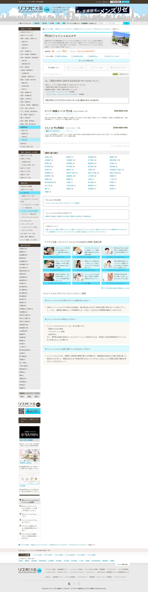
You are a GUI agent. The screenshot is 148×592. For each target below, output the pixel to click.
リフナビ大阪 (37, 555)
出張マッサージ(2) (26, 155)
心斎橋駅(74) (23, 261)
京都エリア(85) (25, 159)
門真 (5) (24, 137)
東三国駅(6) (23, 356)
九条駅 (68, 182)
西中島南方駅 (49, 182)
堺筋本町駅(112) (24, 271)
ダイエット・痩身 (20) (29, 214)
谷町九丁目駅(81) (24, 321)
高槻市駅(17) (23, 369)
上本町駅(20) (23, 331)
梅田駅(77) (22, 252)
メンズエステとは (50, 572)
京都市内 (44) (26, 162)
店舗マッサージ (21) (28, 196)
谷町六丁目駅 (92, 173)
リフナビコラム (111, 569)
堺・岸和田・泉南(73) (27, 114)
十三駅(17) (22, 347)
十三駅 (112, 179)
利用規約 (109, 577)
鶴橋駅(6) (22, 334)
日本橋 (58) (25, 86)
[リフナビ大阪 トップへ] (34, 9)
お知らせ (47, 577)
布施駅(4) (22, 388)
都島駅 (68, 179)
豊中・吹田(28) (25, 118)
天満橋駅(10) (23, 312)
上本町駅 (91, 176)
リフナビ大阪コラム (74, 23)
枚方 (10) (25, 130)
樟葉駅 (112, 185)
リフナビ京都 (58, 555)
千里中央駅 (69, 185)
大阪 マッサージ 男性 (52, 229)
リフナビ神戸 (48, 555)
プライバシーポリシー (120, 577)
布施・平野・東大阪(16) (28, 124)
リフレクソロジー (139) (29, 227)
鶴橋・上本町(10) (26, 99)
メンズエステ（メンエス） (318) (30, 200)
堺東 (58, 23)
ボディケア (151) (27, 230)
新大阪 (45, 23)
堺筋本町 (37, 23)
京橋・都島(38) (25, 102)
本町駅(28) (22, 274)
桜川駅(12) (22, 299)
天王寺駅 (91, 160)
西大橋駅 (91, 166)
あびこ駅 (47, 185)
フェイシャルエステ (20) (29, 211)
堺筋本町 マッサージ (56, 232)
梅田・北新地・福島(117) (29, 38)
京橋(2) (59, 216)
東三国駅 (91, 182)
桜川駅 (47, 170)
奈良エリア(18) (25, 171)
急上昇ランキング (63, 572)
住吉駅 (90, 179)
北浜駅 (112, 163)
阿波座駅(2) (23, 296)
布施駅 (47, 192)
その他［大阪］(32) (27, 147)
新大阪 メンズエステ (88, 232)
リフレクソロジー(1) (51, 203)
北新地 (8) (25, 45)
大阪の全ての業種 (26, 186)
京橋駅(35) (22, 337)
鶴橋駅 (112, 176)
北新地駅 (69, 163)
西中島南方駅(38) (24, 350)
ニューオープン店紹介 (76, 569)
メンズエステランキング (77, 572)
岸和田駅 (91, 189)
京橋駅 (47, 179)
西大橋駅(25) (23, 293)
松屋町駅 (47, 176)
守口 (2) (24, 140)
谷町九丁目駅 (114, 173)
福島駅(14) (22, 302)
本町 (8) (24, 61)
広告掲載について (57, 577)
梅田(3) (47, 216)
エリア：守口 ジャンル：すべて (56, 92)
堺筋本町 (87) (26, 64)
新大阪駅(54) (23, 286)
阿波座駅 (112, 166)
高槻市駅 (91, 185)
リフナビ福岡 (91, 555)
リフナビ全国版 (24, 555)
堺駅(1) (21, 375)
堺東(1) (72, 216)
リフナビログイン (82, 577)
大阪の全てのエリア (27, 32)
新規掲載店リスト (63, 569)
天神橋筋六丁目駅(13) (26, 309)
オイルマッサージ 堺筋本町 (108, 229)
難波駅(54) (22, 258)
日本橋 (52, 23)
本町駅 (47, 163)
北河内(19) (24, 127)
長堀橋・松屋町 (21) (28, 76)
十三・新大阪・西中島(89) (29, 111)
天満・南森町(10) (26, 92)
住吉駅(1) (22, 344)
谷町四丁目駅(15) (24, 315)
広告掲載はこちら (111, 572)
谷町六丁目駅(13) (24, 318)
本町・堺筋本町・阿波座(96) (30, 57)
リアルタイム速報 (50, 569)
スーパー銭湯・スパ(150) (29, 240)
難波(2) (53, 216)
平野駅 (112, 182)
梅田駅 (68, 157)
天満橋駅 (47, 173)
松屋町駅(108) (23, 325)
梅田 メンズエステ (77, 229)
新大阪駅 (47, 166)
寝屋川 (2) (25, 133)
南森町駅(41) (23, 280)
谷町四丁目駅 (70, 173)
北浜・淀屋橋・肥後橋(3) (28, 54)
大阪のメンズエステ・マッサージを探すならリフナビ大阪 (75, 588)
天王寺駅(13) (23, 268)
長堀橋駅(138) (23, 328)
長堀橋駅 (69, 176)
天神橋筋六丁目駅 (115, 170)
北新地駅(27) (23, 277)
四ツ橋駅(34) (23, 290)
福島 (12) (25, 48)
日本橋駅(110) (23, 264)
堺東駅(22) (22, 378)
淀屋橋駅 (91, 157)
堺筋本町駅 (113, 160)
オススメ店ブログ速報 (91, 569)
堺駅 (46, 189)
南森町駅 (91, 163)
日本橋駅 (69, 160)
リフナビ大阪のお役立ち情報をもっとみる (116, 288)
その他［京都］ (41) (28, 165)
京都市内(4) (87, 216)
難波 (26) (25, 83)
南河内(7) (24, 143)
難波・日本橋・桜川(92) (28, 80)
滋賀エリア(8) (25, 174)
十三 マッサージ (101, 232)
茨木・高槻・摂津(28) (27, 121)
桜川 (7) (24, 89)
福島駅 (68, 170)
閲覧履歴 (85, 23)
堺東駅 (68, 189)
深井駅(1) (22, 385)
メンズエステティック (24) (30, 204)
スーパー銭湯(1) (75, 203)
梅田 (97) (25, 42)
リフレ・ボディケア (27, 224)
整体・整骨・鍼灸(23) (27, 237)
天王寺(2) (66, 216)
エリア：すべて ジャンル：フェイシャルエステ (61, 94)
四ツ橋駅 (69, 166)
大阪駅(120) (23, 248)
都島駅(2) (22, 340)
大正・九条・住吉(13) (27, 108)
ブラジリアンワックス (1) (30, 217)
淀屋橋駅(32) (23, 255)
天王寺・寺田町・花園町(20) (30, 105)
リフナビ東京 (81, 555)
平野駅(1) (22, 359)
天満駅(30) (22, 305)
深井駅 (112, 189)
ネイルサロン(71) (26, 221)
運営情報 (92, 577)
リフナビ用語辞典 (123, 569)
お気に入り (93, 23)
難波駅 (112, 157)
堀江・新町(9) (25, 67)
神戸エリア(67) (25, 168)
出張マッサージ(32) (27, 35)
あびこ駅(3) (23, 363)
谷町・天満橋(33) (26, 95)
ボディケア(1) (64, 203)
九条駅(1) (22, 353)
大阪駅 (47, 157)
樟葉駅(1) (22, 372)
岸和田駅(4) (23, 382)
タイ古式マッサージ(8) (28, 233)
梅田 (64, 23)
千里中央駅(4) (23, 366)
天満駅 (90, 170)
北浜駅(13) (22, 283)
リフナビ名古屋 (69, 555)
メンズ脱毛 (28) (27, 208)
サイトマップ (101, 577)
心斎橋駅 (47, 160)
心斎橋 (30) (25, 73)
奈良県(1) (79, 216)
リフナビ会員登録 (70, 577)
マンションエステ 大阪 (91, 229)
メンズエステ (25, 193)
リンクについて (90, 572)
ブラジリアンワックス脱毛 (72, 232)
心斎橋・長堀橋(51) (27, 70)
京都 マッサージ (65, 229)
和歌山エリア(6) (26, 178)
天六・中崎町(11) (26, 51)
